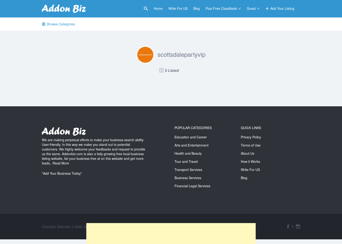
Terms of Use (251, 145)
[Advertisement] (171, 233)
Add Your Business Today (62, 173)
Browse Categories (61, 24)
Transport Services (188, 169)
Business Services (187, 177)
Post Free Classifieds (221, 8)
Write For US (178, 8)
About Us (247, 153)
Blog (196, 8)
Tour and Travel (186, 161)
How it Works (250, 161)
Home (158, 8)
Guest (251, 8)
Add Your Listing (282, 8)
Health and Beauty (188, 153)
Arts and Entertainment (191, 145)
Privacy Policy (251, 137)
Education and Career (190, 137)
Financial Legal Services (192, 186)
